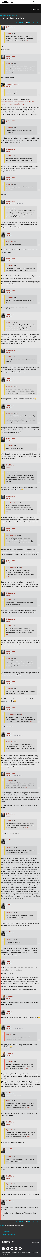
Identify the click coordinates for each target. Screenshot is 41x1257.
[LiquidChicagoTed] (3, 85)
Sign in (2, 1225)
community (35, 1242)
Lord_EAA (9, 33)
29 (38, 23)
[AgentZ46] (3, 997)
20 (22, 23)
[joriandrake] (3, 28)
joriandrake (10, 27)
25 (34, 23)
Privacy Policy (5, 1254)
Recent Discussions (9, 1234)
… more (27, 40)
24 (31, 23)
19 (20, 23)
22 (27, 23)
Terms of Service (32, 1252)
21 (24, 23)
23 (29, 23)
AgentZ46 (9, 996)
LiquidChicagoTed (12, 84)
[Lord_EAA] (3, 234)
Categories (35, 10)
